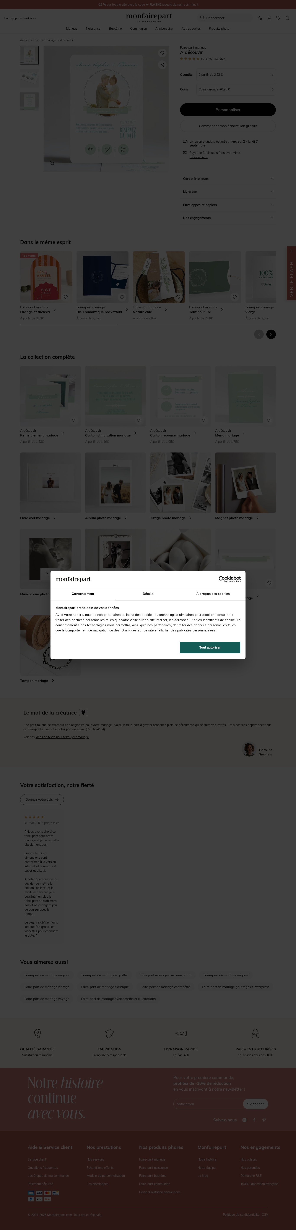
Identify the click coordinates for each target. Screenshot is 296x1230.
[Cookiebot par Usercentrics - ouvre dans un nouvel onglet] (222, 579)
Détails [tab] (148, 594)
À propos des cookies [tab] (213, 594)
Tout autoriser (210, 647)
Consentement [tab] (83, 594)
